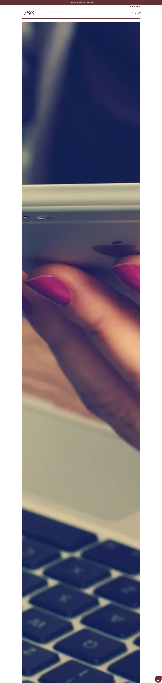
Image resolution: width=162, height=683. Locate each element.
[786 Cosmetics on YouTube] (137, 6)
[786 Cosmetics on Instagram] (132, 6)
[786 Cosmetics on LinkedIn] (139, 6)
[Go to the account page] (135, 13)
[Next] (99, 2)
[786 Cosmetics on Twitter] (130, 6)
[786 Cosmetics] (29, 13)
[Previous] (63, 2)
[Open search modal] (132, 13)
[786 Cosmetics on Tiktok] (135, 6)
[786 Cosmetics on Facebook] (128, 6)
